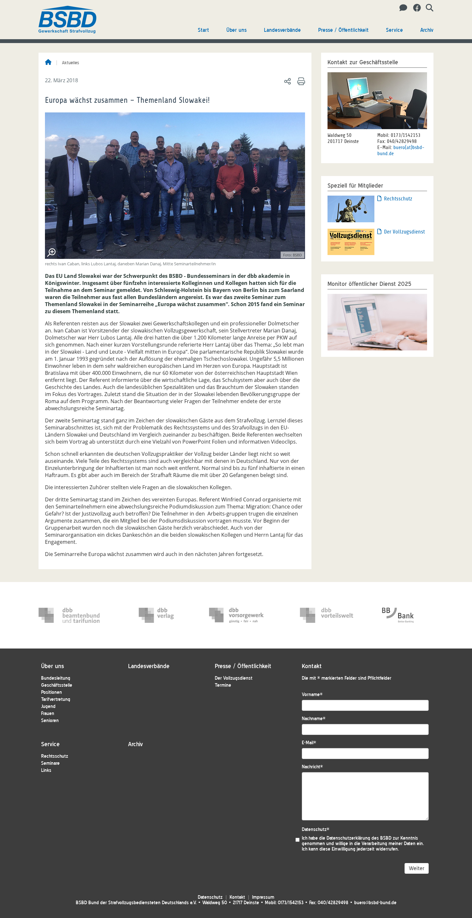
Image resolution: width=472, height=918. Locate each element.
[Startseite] (48, 62)
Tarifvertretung (55, 699)
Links (46, 770)
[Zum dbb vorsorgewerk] (239, 615)
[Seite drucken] (300, 81)
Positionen (51, 692)
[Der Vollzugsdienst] (351, 241)
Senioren (50, 720)
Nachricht (312, 767)
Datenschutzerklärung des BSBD (359, 838)
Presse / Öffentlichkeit (343, 30)
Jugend (48, 706)
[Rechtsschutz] (351, 208)
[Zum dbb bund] (69, 615)
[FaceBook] (414, 8)
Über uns (236, 30)
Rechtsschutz (398, 199)
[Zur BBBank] (412, 615)
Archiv (426, 30)
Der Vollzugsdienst (404, 232)
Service (394, 30)
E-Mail (309, 743)
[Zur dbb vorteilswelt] (330, 615)
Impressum (263, 897)
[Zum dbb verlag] (169, 615)
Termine (223, 685)
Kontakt (237, 897)
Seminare (50, 763)
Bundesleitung (55, 678)
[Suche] (427, 8)
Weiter (416, 868)
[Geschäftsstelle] (401, 8)
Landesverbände (282, 30)
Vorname (312, 694)
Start (203, 30)
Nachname (314, 718)
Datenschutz (315, 829)
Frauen (47, 713)
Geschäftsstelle (56, 685)
